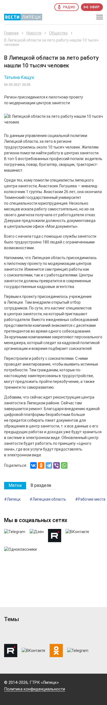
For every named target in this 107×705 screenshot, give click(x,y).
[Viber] (56, 465)
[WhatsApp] (64, 465)
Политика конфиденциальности (34, 689)
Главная (11, 33)
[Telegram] (49, 465)
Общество (58, 33)
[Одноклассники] (41, 465)
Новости (33, 33)
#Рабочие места (90, 499)
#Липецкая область (48, 499)
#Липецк (12, 499)
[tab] (15, 485)
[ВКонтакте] (33, 465)
